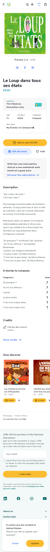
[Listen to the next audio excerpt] (33, 68)
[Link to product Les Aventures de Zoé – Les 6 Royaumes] (16, 372)
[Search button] (27, 4)
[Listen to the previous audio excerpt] (17, 68)
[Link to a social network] (5, 498)
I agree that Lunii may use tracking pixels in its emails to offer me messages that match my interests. (25, 463)
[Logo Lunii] (9, 4)
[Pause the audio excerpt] (25, 67)
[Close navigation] (3, 4)
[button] (32, 4)
